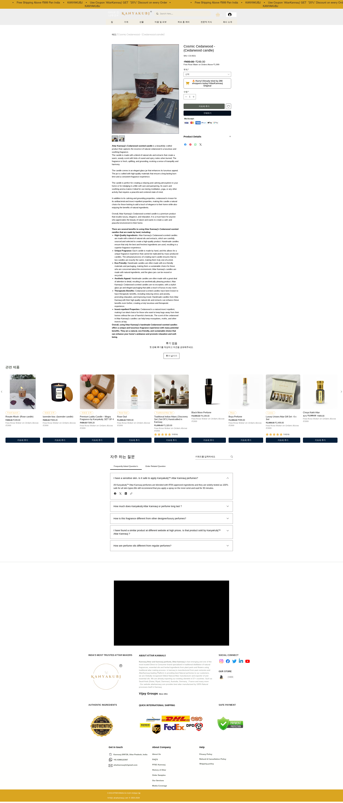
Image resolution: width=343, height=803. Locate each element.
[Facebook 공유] (185, 144)
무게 (186, 69)
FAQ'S (155, 759)
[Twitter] (234, 661)
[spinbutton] (190, 96)
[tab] (126, 466)
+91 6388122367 (118, 760)
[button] (220, 14)
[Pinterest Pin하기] (190, 144)
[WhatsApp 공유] (195, 144)
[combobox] (207, 74)
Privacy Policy (206, 754)
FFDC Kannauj (158, 765)
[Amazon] (221, 677)
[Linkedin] (241, 661)
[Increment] (194, 96)
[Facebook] (227, 661)
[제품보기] (22, 391)
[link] (166, 434)
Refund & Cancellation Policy (212, 759)
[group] (171, 408)
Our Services (158, 780)
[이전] (1, 391)
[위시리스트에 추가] (228, 106)
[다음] (341, 391)
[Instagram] (221, 661)
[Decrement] (186, 96)
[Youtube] (247, 661)
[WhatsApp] (110, 759)
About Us (156, 754)
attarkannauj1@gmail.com (125, 765)
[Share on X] (200, 144)
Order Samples (159, 775)
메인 (114, 34)
